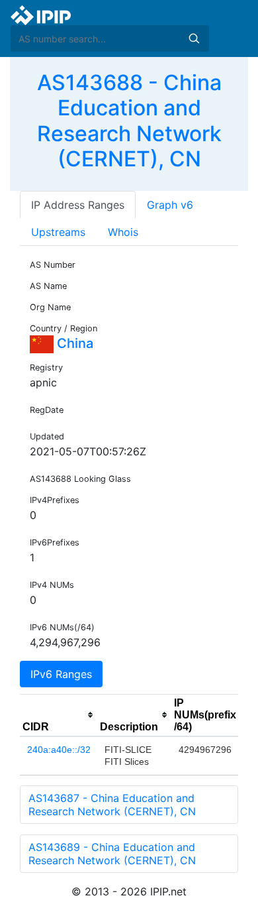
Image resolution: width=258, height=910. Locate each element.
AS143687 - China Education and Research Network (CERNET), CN (112, 804)
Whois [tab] (123, 232)
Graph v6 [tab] (170, 204)
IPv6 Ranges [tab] (61, 674)
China (73, 343)
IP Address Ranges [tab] (77, 204)
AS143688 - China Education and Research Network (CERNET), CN (129, 121)
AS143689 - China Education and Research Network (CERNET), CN (112, 853)
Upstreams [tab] (58, 232)
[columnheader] (58, 715)
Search (194, 38)
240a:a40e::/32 (59, 749)
